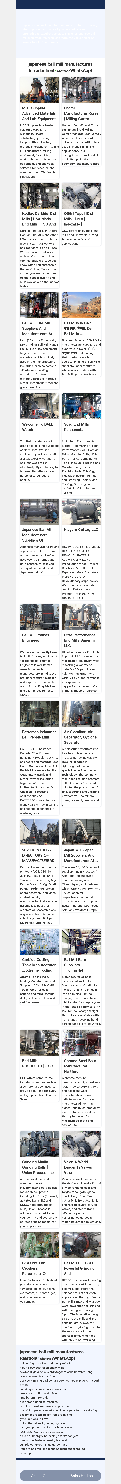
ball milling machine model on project (45, 1363)
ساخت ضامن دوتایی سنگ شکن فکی (42, 1432)
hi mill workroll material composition (44, 1406)
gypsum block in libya (34, 1419)
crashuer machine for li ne (37, 1376)
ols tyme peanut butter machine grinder (46, 1427)
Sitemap (25, 1453)
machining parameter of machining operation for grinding (58, 1410)
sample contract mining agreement (43, 1445)
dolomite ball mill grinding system (42, 1423)
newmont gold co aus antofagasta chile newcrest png (56, 1372)
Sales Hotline (82, 1475)
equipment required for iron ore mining (46, 1415)
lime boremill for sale (34, 1398)
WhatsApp (80, 70)
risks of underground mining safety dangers (49, 1436)
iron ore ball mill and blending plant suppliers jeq (52, 1449)
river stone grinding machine (39, 1402)
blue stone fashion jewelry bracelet (43, 1440)
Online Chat (41, 1475)
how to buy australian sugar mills (42, 1368)
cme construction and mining (39, 1393)
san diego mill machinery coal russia (44, 1389)
